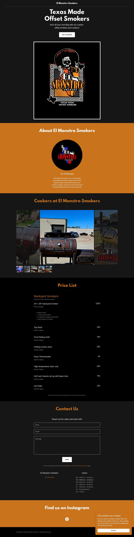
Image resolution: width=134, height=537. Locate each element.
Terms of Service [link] (83, 465)
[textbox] (67, 425)
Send (67, 459)
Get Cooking (67, 34)
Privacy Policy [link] (73, 465)
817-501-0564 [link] (49, 477)
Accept (113, 530)
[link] (67, 3)
